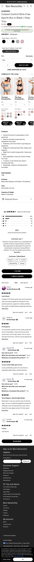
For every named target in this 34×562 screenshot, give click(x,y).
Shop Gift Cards (7, 478)
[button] (1, 6)
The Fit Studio (6, 489)
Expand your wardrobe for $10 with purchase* (17, 30)
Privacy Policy (26, 543)
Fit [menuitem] (17, 260)
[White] (8, 43)
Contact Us (6, 475)
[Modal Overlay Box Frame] (15, 50)
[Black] (4, 43)
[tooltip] (22, 239)
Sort (16, 283)
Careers (5, 505)
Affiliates (5, 510)
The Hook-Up (6, 499)
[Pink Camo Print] (22, 43)
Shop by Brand (6, 480)
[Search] (24, 6)
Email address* (6, 457)
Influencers (6, 515)
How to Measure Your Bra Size (10, 496)
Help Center (6, 468)
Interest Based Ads (7, 546)
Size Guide (29, 56)
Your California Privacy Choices (14, 543)
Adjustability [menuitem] (13, 263)
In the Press (6, 508)
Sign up (26, 461)
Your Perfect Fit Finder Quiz (10, 487)
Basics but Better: (17, 1)
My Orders (5, 526)
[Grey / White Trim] (17, 43)
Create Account (7, 524)
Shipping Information (8, 470)
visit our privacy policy (18, 556)
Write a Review (21, 276)
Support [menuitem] (10, 260)
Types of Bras (6, 491)
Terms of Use (16, 546)
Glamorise (5, 11)
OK (23, 559)
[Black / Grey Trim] (13, 43)
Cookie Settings (7, 559)
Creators (5, 513)
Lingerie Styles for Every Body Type (11, 494)
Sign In (5, 521)
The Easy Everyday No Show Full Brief (6, 98)
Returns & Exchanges (8, 473)
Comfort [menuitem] (23, 260)
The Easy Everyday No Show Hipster (19, 98)
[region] (17, 554)
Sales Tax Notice (25, 546)
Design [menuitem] (22, 263)
